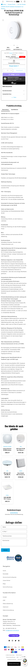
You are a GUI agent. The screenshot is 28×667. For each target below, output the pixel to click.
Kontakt (5, 597)
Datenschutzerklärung (8, 610)
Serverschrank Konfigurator (10, 577)
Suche (4, 570)
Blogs (4, 583)
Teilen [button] (14, 97)
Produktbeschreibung (14, 63)
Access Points (11, 4)
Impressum (5, 607)
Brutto (18, 1)
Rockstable (5, 574)
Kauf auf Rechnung (7, 587)
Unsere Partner (6, 580)
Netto (15, 1)
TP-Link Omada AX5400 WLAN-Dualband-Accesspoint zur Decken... (13, 6)
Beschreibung (5, 109)
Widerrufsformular (14, 663)
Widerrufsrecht (19, 655)
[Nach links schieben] (10, 45)
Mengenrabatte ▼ (14, 66)
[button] (2, 1)
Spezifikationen (14, 109)
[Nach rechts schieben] (17, 45)
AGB (4, 600)
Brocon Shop (12, 655)
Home (4, 4)
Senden (5, 550)
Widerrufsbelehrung (8, 603)
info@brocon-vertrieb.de (12, 630)
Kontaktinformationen (11, 659)
